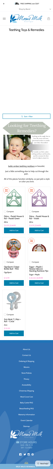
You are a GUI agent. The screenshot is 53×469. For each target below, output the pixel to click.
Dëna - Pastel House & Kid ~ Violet (39, 217)
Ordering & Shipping (26, 361)
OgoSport (8, 272)
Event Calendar (26, 420)
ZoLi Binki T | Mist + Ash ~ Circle (12, 320)
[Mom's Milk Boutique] (26, 18)
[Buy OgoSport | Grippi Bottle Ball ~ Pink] (14, 248)
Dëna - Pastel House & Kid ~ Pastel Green (14, 217)
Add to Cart (14, 230)
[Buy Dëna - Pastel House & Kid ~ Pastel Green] (14, 198)
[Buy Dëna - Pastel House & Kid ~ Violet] (39, 198)
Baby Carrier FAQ (26, 402)
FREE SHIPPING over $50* (29, 4)
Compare (10, 211)
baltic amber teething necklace (21, 166)
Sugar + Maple (34, 274)
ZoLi (5, 325)
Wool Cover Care (26, 397)
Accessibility (26, 385)
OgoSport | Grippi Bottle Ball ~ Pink (11, 267)
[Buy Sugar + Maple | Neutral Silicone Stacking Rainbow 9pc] (39, 248)
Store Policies (26, 373)
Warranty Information (26, 414)
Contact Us (26, 355)
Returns (26, 367)
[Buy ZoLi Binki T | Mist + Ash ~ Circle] (14, 301)
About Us (26, 349)
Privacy (26, 379)
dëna (6, 222)
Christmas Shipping (26, 391)
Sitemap (26, 426)
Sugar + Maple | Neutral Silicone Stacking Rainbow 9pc (38, 268)
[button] (26, 466)
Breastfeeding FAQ (26, 408)
